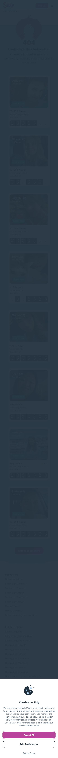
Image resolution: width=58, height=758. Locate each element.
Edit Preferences (29, 744)
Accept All (29, 735)
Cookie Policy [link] (29, 753)
